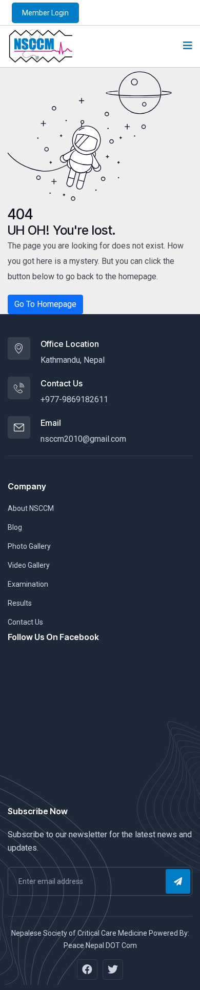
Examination (28, 584)
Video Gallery (29, 565)
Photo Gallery (29, 546)
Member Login (45, 13)
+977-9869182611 (74, 399)
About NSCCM (31, 508)
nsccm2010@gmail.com (83, 439)
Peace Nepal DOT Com (100, 945)
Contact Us (25, 622)
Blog (15, 527)
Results (20, 603)
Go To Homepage (45, 304)
